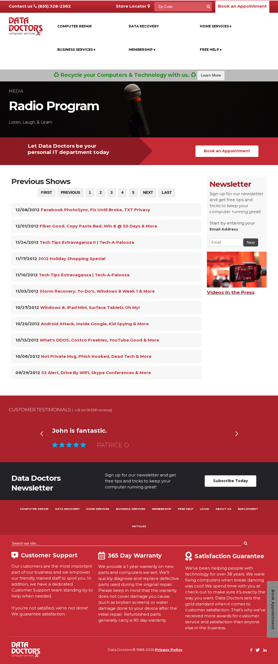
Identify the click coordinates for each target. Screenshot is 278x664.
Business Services (76, 50)
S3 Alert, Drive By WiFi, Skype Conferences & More (96, 372)
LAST (167, 192)
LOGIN (204, 508)
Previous (41, 440)
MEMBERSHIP (161, 508)
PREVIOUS (70, 192)
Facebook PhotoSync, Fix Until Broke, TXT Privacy (95, 209)
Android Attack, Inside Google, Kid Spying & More (95, 323)
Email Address (224, 229)
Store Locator (132, 6)
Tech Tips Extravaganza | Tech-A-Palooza (84, 274)
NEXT (148, 192)
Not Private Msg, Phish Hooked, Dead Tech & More (96, 356)
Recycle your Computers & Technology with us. (140, 75)
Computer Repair (74, 26)
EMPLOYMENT (248, 508)
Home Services (215, 26)
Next (236, 440)
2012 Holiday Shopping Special (71, 258)
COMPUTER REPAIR (34, 508)
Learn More (211, 75)
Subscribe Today (230, 480)
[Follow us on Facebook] (251, 650)
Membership (142, 50)
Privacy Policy (168, 649)
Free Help (211, 50)
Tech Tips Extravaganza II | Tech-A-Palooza (87, 242)
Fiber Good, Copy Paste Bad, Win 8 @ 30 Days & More (98, 226)
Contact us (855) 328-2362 (40, 6)
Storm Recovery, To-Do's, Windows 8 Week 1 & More (97, 291)
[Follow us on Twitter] (257, 650)
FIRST (46, 192)
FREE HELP (185, 508)
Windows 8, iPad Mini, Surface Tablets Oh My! (90, 307)
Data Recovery (144, 26)
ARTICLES (139, 526)
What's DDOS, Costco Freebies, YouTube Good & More (99, 340)
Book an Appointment (242, 6)
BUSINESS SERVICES (130, 508)
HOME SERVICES (97, 508)
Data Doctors (25, 649)
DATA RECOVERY (67, 508)
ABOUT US (223, 508)
